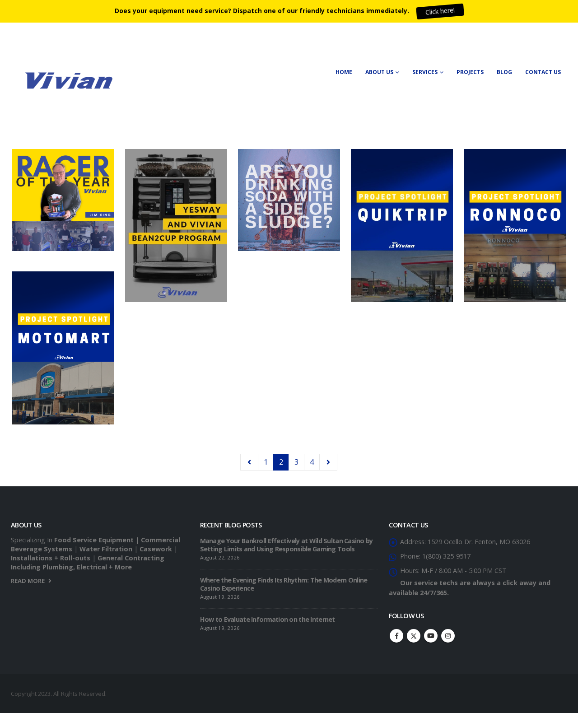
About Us (379, 72)
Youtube (431, 636)
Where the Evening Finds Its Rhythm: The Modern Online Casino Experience (284, 584)
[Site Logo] (67, 79)
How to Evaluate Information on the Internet (267, 619)
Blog (504, 72)
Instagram (448, 636)
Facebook (396, 636)
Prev (249, 462)
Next (328, 462)
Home (344, 72)
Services (425, 72)
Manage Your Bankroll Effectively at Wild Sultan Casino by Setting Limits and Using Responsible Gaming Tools (286, 544)
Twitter (413, 636)
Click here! (439, 11)
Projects (470, 72)
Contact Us (543, 72)
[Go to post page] (64, 204)
